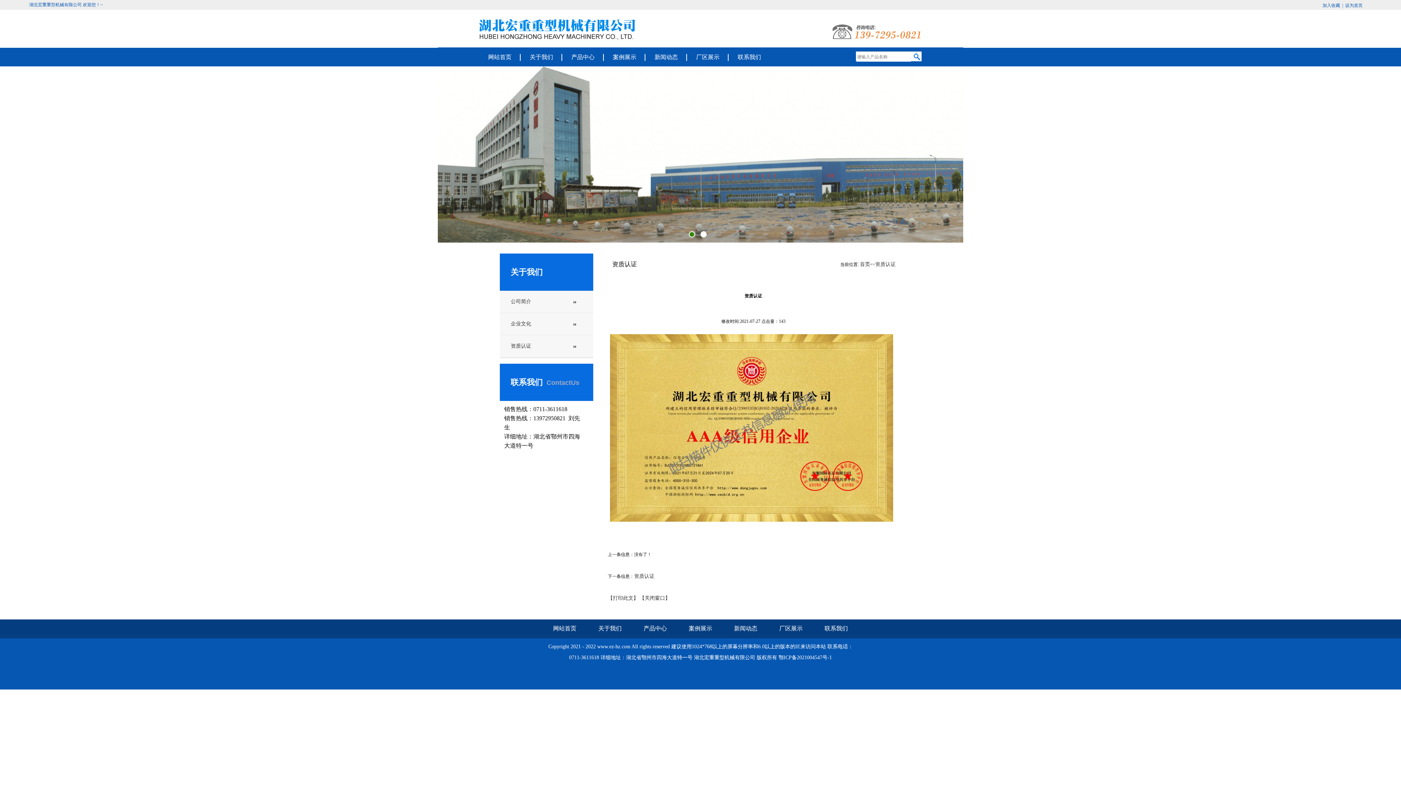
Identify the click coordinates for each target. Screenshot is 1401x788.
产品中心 (583, 57)
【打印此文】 (623, 598)
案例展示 (624, 57)
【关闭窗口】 (655, 598)
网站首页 (500, 57)
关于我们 (541, 57)
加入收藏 (1332, 5)
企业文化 (521, 324)
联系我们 (749, 57)
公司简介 (521, 301)
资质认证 (521, 346)
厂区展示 (707, 57)
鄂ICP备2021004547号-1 (805, 657)
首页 (865, 264)
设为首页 (1354, 5)
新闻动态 (666, 57)
